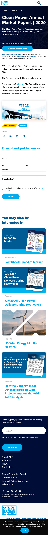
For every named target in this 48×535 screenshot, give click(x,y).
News (5, 463)
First (3, 165)
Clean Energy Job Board (14, 474)
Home (4, 10)
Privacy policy (18, 497)
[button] (44, 3)
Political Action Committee (15, 480)
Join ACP (6, 460)
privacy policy (33, 437)
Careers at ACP (10, 477)
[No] (45, 527)
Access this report (17, 48)
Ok (24, 530)
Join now (20, 84)
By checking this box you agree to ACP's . (24, 189)
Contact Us (7, 467)
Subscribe (12, 447)
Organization (8, 179)
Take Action (8, 484)
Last (26, 165)
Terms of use (6, 497)
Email (5, 170)
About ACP (7, 456)
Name (5, 158)
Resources (15, 10)
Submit (10, 196)
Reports (23, 125)
